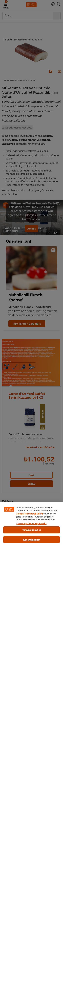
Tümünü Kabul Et (31, 529)
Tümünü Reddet (31, 539)
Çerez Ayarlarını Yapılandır (31, 523)
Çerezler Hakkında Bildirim (29, 513)
